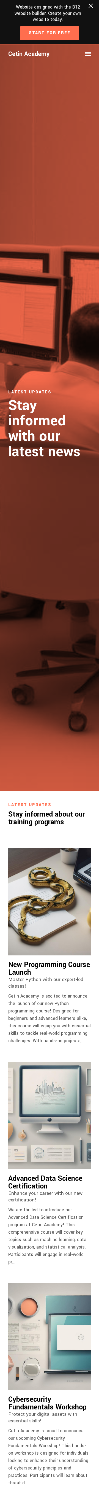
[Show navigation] (86, 54)
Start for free (49, 33)
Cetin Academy (29, 54)
